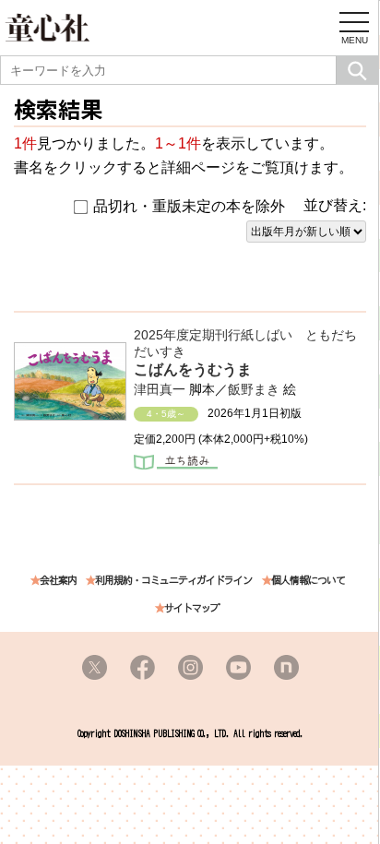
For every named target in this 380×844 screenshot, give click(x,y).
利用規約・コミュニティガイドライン (173, 581)
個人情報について (308, 581)
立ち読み (176, 464)
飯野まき (253, 389)
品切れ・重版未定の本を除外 (189, 206)
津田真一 (159, 389)
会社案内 (58, 581)
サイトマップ (192, 608)
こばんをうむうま (193, 369)
